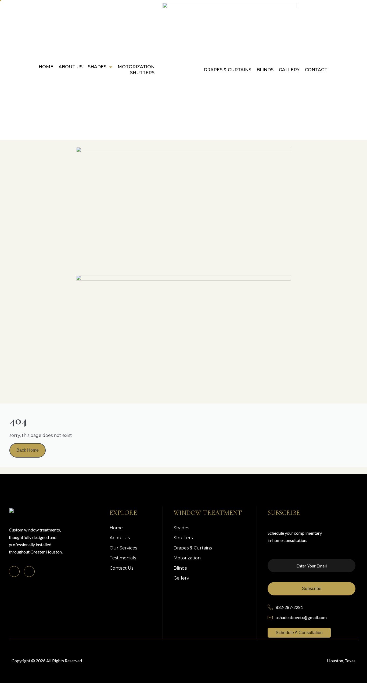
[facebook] (14, 571)
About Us (70, 66)
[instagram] (29, 571)
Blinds (265, 69)
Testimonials (123, 557)
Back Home (27, 450)
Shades (97, 66)
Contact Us (121, 568)
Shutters (142, 72)
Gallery (289, 69)
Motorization (136, 66)
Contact (316, 69)
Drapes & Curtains (227, 69)
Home (46, 66)
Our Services (123, 548)
